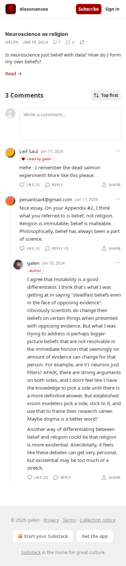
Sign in (112, 9)
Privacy (51, 520)
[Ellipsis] (117, 151)
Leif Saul (28, 151)
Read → (13, 73)
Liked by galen (39, 158)
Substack (31, 552)
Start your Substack (46, 536)
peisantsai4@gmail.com (45, 199)
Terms (69, 520)
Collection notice (98, 520)
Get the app (95, 536)
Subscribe (89, 9)
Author (35, 270)
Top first (109, 95)
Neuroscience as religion (36, 34)
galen (12, 42)
